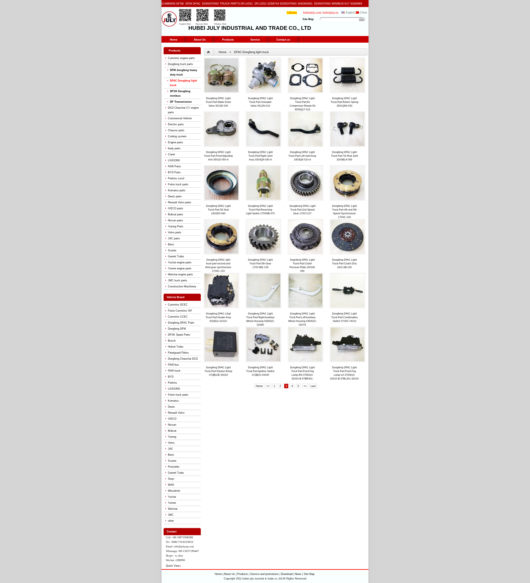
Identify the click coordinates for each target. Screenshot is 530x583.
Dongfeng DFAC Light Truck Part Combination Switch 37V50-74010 (344, 317)
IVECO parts (175, 208)
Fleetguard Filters (178, 352)
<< (268, 386)
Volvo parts (174, 232)
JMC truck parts (177, 280)
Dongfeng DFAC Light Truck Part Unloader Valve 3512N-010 (260, 102)
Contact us (283, 39)
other (171, 520)
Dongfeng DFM (177, 328)
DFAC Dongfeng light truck (183, 83)
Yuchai (172, 496)
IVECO (172, 418)
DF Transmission (181, 101)
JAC (170, 448)
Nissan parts (175, 220)
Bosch (172, 340)
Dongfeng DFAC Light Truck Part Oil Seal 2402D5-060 (218, 210)
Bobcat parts (175, 214)
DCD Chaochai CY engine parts (183, 110)
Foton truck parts (178, 184)
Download (287, 574)
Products (228, 39)
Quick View (172, 565)
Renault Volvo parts (179, 202)
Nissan (172, 424)
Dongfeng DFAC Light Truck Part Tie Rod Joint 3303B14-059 (344, 156)
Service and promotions (264, 574)
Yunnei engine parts (180, 268)
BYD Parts (174, 172)
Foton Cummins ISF (180, 310)
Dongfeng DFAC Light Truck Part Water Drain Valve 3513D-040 (218, 102)
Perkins (172, 382)
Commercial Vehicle (180, 118)
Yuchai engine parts (180, 262)
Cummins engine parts (181, 58)
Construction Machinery (182, 286)
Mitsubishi (174, 490)
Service (255, 39)
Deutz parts (175, 196)
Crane (171, 154)
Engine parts (175, 142)
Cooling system (177, 136)
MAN (171, 484)
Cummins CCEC (178, 316)
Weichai (172, 508)
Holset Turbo (175, 346)
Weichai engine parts (180, 274)
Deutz (171, 406)
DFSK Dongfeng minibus (180, 93)
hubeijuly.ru (330, 12)
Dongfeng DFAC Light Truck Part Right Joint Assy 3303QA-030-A (260, 156)
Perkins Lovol (176, 178)
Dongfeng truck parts (180, 64)
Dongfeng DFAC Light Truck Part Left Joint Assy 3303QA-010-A (302, 156)
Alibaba (292, 12)
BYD (170, 376)
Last (313, 386)
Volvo (171, 442)
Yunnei (172, 502)
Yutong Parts (175, 226)
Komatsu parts (177, 190)
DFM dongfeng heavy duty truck (183, 72)
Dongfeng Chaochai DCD (183, 358)
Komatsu (173, 400)
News (298, 574)
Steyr (171, 478)
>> (305, 386)
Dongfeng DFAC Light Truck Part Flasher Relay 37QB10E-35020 (218, 371)
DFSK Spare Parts (179, 334)
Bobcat (172, 430)
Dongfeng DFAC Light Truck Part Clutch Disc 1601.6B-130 (344, 263)
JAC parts (174, 238)
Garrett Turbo (176, 256)
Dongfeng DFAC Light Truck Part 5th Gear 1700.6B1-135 (260, 263)
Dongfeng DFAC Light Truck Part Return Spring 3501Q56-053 (344, 102)
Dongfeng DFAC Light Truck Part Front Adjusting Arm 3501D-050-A (218, 156)
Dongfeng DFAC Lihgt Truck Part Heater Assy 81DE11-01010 (218, 317)
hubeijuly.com (312, 12)
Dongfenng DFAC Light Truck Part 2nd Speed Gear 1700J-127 (302, 210)
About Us (200, 39)
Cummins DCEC (178, 304)
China (363, 12)
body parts (174, 148)
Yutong (172, 436)
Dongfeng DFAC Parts (181, 322)
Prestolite (173, 466)
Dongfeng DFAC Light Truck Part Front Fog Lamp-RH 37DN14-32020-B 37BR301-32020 (302, 375)
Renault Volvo (176, 412)
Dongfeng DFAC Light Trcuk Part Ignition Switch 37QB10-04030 (260, 371)
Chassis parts (176, 130)
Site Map (308, 19)
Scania (172, 250)
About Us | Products (236, 574)
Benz (171, 244)
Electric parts (176, 124)
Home (173, 39)
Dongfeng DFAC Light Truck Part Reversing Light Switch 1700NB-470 (260, 210)
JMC (170, 514)
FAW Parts (174, 166)
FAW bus (173, 364)
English (350, 12)
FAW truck (174, 370)
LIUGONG (174, 160)
